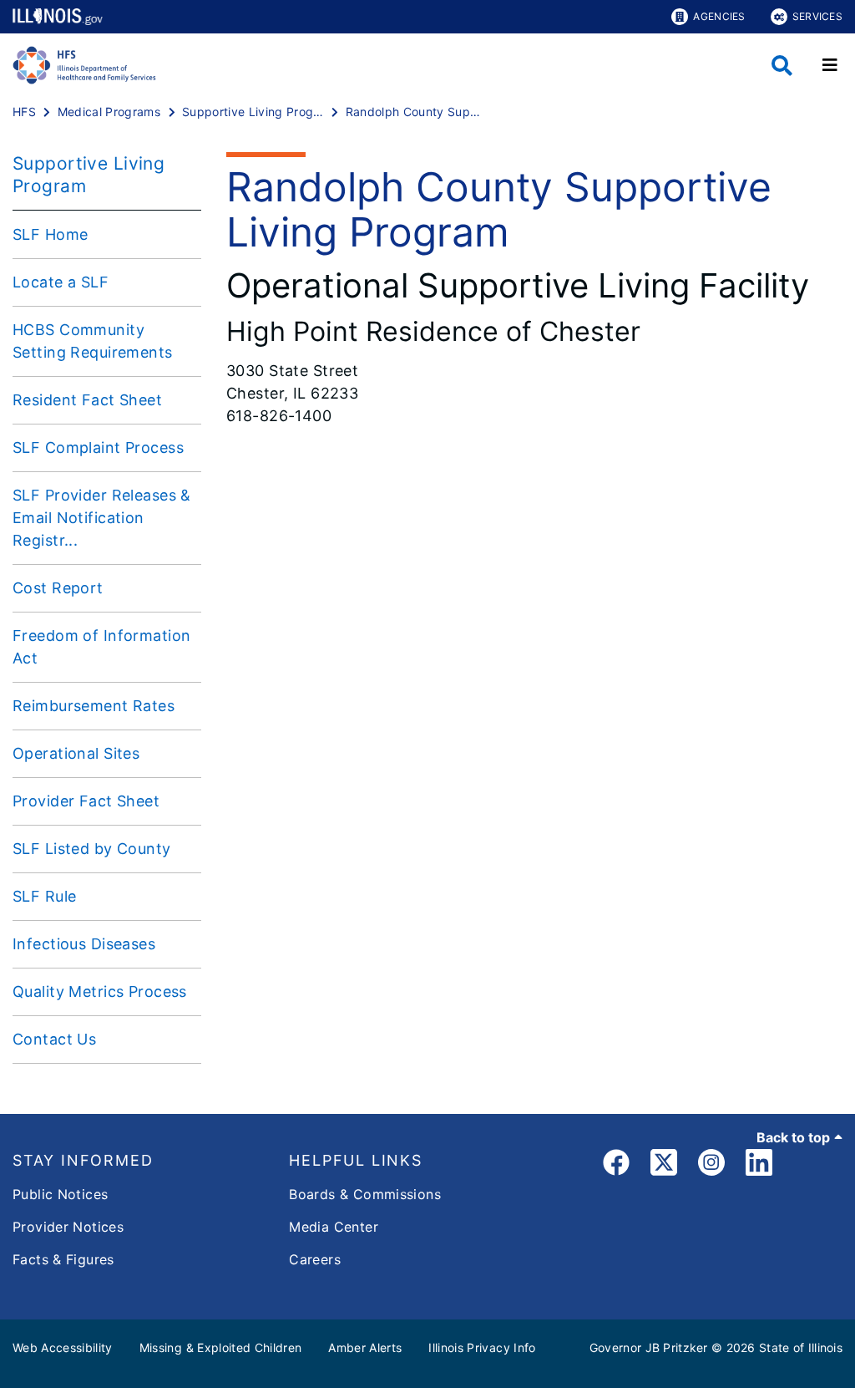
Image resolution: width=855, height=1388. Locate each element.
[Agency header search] (782, 65)
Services (817, 16)
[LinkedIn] (759, 1165)
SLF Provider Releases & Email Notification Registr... (102, 517)
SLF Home (50, 234)
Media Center (333, 1226)
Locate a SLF (61, 282)
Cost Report (58, 588)
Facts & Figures (63, 1259)
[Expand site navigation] (829, 65)
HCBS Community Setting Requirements (93, 341)
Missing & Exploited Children (220, 1347)
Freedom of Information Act (101, 647)
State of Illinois (800, 1347)
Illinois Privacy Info (481, 1347)
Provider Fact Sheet (86, 801)
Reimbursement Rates (94, 705)
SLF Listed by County (92, 848)
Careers (315, 1259)
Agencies (719, 16)
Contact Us (54, 1039)
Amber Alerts (365, 1347)
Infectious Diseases (84, 944)
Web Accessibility (63, 1347)
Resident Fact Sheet (87, 400)
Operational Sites (76, 753)
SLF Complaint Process (98, 447)
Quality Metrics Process (100, 991)
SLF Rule (44, 896)
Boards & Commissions (365, 1194)
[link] (616, 1165)
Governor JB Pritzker (648, 1347)
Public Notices (60, 1194)
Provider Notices (68, 1226)
